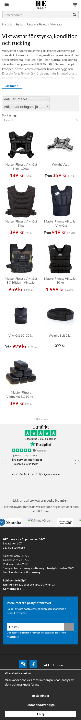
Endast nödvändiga (41, 704)
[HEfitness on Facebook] (33, 665)
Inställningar (40, 695)
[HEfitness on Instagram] (23, 665)
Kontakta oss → (13, 588)
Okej (40, 714)
